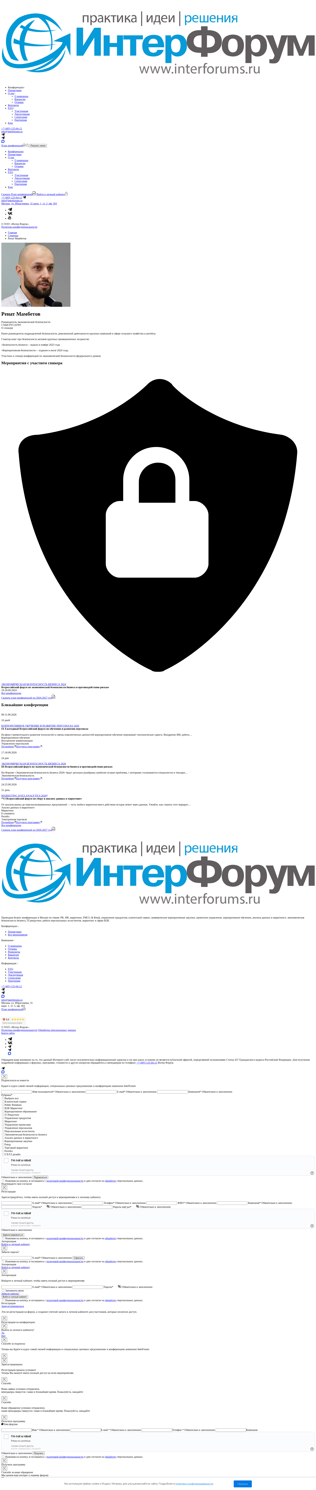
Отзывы (19, 102)
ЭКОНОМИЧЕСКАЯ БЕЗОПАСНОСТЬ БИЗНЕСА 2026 (33, 763)
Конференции (16, 151)
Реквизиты (14, 951)
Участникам (21, 111)
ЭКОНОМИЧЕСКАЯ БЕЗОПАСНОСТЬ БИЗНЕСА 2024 (33, 684)
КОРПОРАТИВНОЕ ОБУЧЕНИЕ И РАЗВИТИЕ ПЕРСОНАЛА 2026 (40, 725)
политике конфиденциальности (194, 1483)
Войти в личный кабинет (15, 1244)
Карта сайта (8, 1033)
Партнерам (20, 120)
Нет (3, 1335)
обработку (111, 1180)
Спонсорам (20, 117)
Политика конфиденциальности (19, 227)
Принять (243, 1483)
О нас (11, 93)
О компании (21, 96)
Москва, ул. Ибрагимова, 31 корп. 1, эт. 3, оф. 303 (29, 203)
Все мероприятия (17, 934)
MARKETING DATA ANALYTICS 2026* (24, 795)
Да (2, 1333)
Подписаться (40, 1177)
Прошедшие (15, 90)
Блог (10, 123)
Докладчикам (22, 114)
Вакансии (20, 99)
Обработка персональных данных (57, 1030)
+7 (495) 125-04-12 (11, 128)
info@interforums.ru (12, 131)
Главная (12, 232)
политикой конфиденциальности (64, 1180)
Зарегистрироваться (12, 1306)
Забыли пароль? (10, 1293)
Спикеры (13, 235)
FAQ (10, 108)
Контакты (13, 105)
